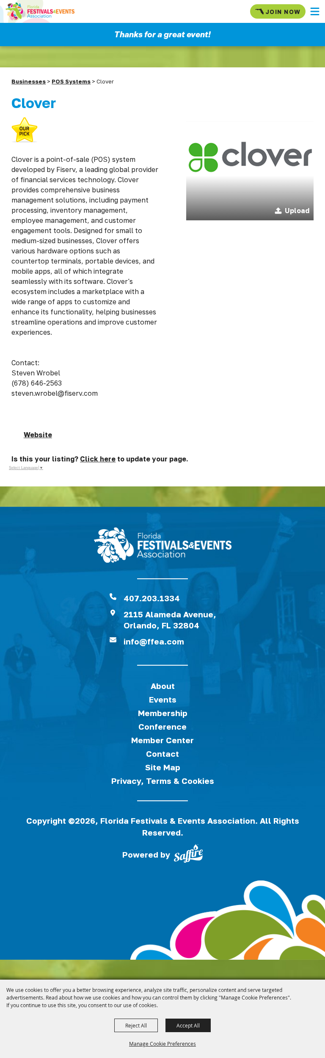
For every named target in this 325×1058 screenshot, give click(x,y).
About (163, 686)
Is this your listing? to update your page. (99, 459)
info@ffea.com (154, 641)
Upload (297, 210)
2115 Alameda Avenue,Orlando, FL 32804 (170, 619)
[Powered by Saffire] (188, 855)
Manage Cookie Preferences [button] (162, 1043)
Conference (162, 726)
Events (162, 699)
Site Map (162, 767)
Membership (162, 713)
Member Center (162, 740)
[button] (315, 11)
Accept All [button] (188, 1025)
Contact (162, 753)
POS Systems (71, 81)
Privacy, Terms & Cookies (162, 781)
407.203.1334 (152, 598)
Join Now (282, 11)
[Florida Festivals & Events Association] (40, 11)
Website (38, 434)
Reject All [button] (136, 1025)
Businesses (28, 81)
